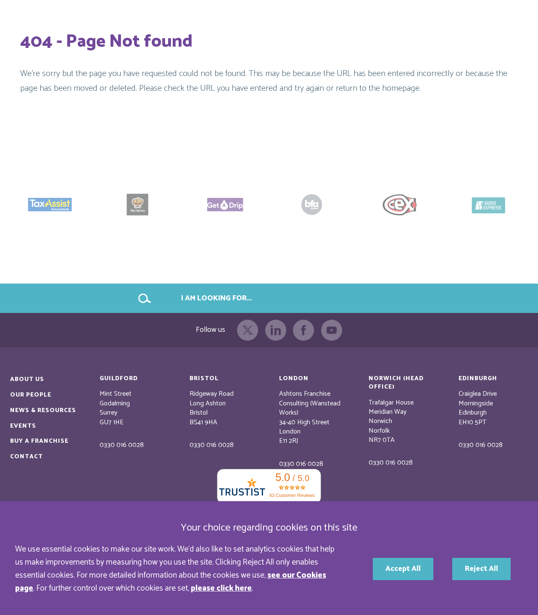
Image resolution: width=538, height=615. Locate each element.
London (294, 378)
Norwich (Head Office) (396, 382)
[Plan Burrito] (137, 204)
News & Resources (43, 410)
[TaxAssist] (50, 204)
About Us (27, 379)
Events (23, 426)
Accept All (403, 569)
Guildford (119, 378)
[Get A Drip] (225, 204)
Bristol (204, 378)
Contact (26, 457)
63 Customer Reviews (292, 495)
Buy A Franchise (39, 441)
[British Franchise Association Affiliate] (313, 204)
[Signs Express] (488, 204)
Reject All (481, 569)
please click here (221, 588)
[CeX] (400, 204)
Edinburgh (478, 378)
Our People (30, 395)
